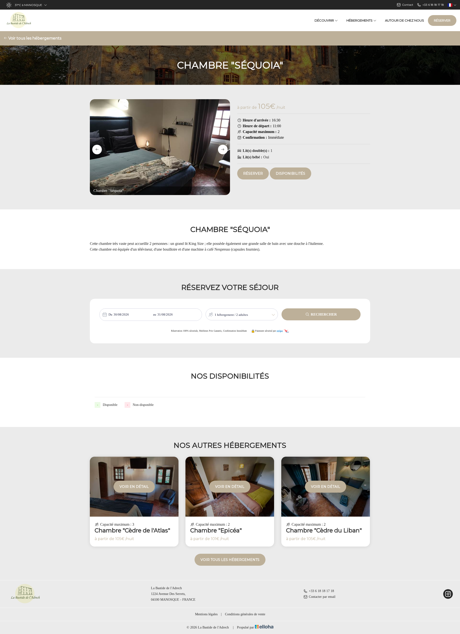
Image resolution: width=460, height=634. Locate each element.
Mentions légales (206, 614)
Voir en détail (134, 486)
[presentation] (97, 149)
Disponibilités (290, 173)
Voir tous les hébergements (34, 38)
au (154, 314)
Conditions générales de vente (245, 614)
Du (110, 314)
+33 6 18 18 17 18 (321, 591)
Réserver (442, 20)
